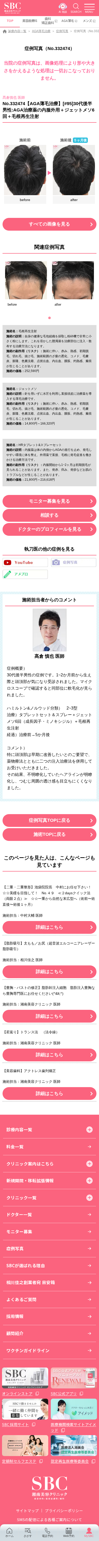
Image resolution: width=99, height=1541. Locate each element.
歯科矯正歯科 (48, 20)
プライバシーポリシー (64, 1510)
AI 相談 (63, 11)
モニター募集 (19, 1231)
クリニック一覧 (21, 1198)
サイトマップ (27, 1510)
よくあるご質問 (21, 1299)
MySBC (89, 1535)
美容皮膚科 (29, 20)
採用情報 (15, 1316)
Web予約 (68, 1535)
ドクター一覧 (19, 1214)
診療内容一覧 (17, 31)
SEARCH (76, 11)
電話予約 (47, 1535)
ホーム (9, 1535)
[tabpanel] (26, 285)
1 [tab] (49, 318)
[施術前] (25, 170)
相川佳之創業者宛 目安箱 (30, 1282)
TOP (10, 20)
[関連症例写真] (26, 280)
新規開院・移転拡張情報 (30, 1180)
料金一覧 (15, 1147)
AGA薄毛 (67, 20)
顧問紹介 (15, 1333)
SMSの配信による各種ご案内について (49, 1519)
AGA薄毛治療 (41, 31)
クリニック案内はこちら (30, 1164)
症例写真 (62, 31)
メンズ (87, 20)
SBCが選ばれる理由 (25, 1265)
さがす (28, 1535)
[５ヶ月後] (74, 170)
